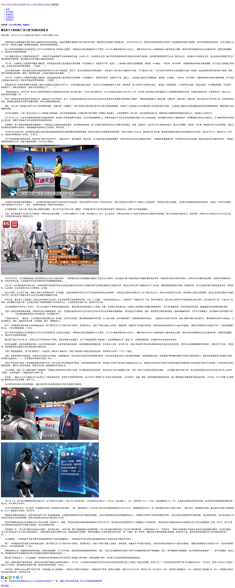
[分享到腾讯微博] (13, 577)
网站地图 (5, 586)
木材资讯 (10, 17)
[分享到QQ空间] (21, 577)
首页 (8, 9)
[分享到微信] (10, 577)
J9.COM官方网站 (15, 25)
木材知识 (10, 14)
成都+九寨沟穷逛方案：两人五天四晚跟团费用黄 (81, 581)
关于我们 (10, 12)
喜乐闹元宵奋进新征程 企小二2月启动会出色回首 (30, 581)
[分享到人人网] (17, 577)
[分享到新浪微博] (6, 577)
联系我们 (10, 19)
